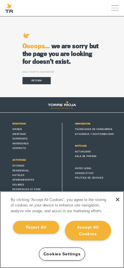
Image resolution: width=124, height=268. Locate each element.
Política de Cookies (89, 178)
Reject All (36, 227)
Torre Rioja (9, 8)
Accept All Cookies (88, 230)
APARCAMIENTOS (23, 180)
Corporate (20, 138)
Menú (115, 8)
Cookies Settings (62, 254)
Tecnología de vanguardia (93, 129)
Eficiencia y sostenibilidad (94, 134)
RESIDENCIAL (20, 170)
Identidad (19, 134)
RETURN (36, 80)
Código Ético (84, 173)
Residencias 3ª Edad (26, 189)
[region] (62, 229)
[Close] (117, 199)
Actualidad (83, 151)
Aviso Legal (83, 168)
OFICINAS (18, 165)
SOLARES (18, 184)
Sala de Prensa (86, 156)
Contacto (19, 148)
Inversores (20, 143)
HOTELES (18, 175)
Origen (17, 129)
